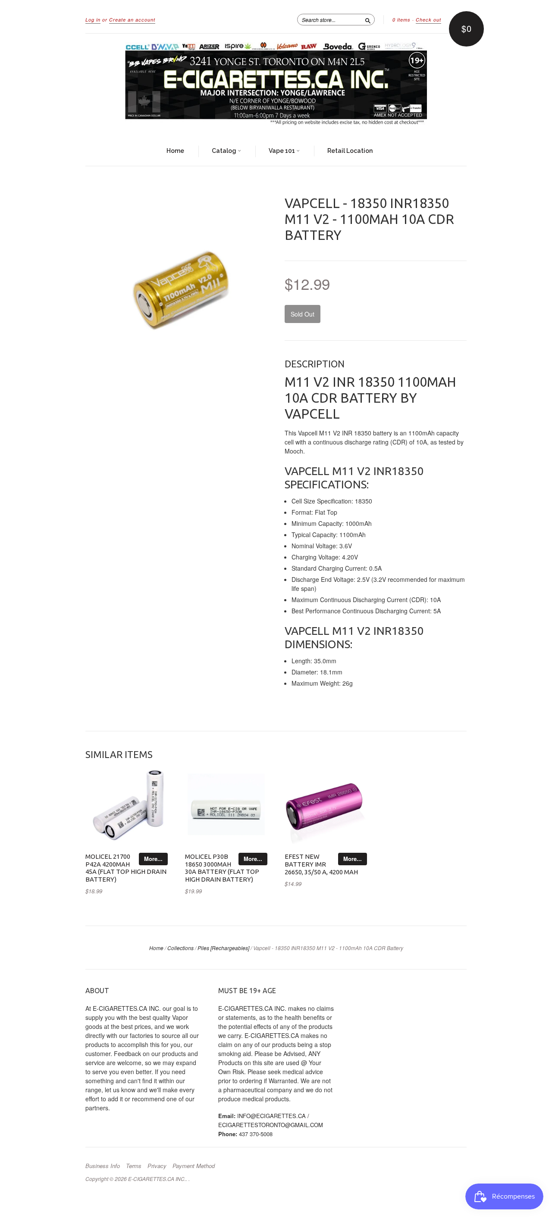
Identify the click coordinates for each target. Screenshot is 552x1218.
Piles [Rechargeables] (223, 947)
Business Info (102, 1166)
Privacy (156, 1166)
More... (153, 858)
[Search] (367, 19)
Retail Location (350, 150)
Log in (92, 19)
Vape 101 (282, 150)
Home (175, 150)
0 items (401, 19)
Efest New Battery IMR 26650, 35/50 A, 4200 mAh (321, 864)
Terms (133, 1166)
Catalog (225, 150)
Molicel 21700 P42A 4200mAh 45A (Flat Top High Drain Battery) (125, 868)
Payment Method (193, 1166)
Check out (428, 19)
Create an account (132, 19)
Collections (180, 947)
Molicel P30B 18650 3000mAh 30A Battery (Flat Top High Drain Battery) (222, 868)
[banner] (276, 85)
